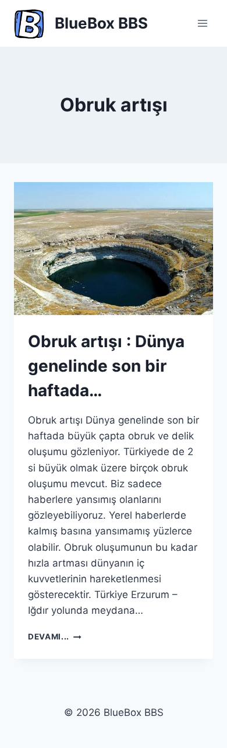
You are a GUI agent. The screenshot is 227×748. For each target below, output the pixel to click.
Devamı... (54, 636)
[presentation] (113, 248)
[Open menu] (202, 23)
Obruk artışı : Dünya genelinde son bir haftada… (106, 365)
